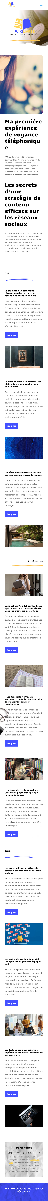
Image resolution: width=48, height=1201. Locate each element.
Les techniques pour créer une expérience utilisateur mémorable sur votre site (24, 1052)
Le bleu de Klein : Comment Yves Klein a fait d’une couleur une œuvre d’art (23, 384)
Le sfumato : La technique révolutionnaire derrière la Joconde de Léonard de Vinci (21, 293)
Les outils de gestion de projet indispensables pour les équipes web (23, 961)
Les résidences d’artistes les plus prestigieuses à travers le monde (23, 473)
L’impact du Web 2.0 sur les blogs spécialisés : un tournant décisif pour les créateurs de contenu (23, 608)
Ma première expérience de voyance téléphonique (23, 134)
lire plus (11, 335)
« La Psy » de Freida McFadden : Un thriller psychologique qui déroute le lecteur (22, 792)
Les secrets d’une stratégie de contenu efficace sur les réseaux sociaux (23, 204)
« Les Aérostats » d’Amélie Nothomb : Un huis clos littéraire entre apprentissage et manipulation (23, 700)
